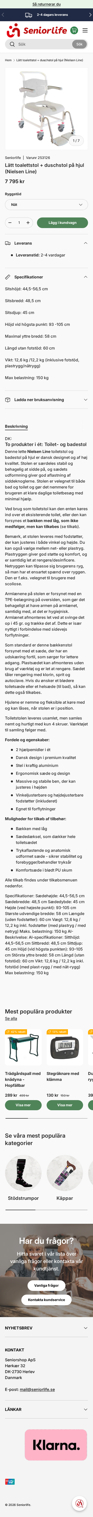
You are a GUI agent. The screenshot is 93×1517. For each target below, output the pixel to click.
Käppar (65, 1198)
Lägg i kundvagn (63, 222)
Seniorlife (13, 158)
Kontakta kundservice (46, 1300)
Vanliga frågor (46, 1285)
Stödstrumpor (23, 1198)
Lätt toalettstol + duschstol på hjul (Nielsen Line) (49, 60)
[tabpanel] (46, 706)
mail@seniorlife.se (37, 1389)
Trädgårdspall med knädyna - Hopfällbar (23, 1079)
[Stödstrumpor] (23, 1173)
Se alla (11, 1018)
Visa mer (23, 1105)
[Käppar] (65, 1173)
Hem (8, 60)
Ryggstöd (13, 194)
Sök (79, 44)
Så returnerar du (46, 4)
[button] (74, 30)
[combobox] (46, 44)
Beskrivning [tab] (16, 426)
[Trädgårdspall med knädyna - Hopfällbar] (23, 1047)
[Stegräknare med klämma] (65, 1047)
